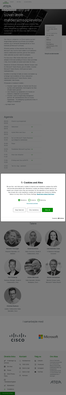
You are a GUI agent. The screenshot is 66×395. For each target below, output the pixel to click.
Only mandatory (34, 210)
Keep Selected (19, 210)
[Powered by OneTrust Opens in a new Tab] (58, 219)
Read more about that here (45, 194)
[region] (33, 197)
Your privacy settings (32, 203)
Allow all (47, 210)
